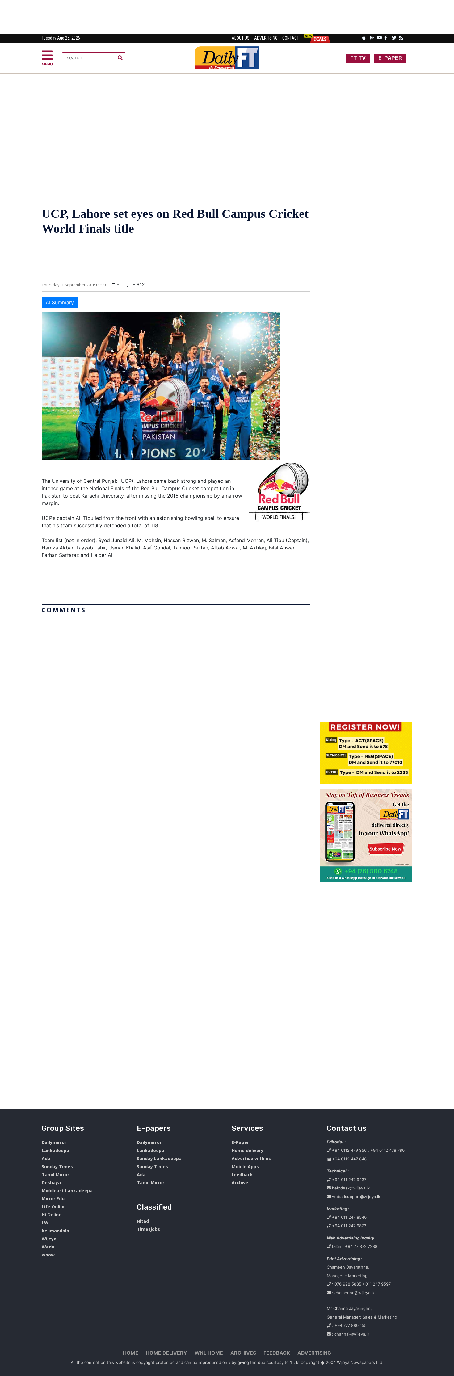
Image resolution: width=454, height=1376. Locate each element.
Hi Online (51, 1215)
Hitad (143, 1221)
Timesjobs (148, 1229)
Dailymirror (54, 1142)
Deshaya (51, 1182)
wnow (48, 1255)
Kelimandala (55, 1231)
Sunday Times (57, 1166)
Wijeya (49, 1239)
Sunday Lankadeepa (159, 1158)
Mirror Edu (53, 1198)
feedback (242, 1174)
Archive (240, 1182)
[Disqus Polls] (176, 693)
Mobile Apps (245, 1166)
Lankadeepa (55, 1150)
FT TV (358, 58)
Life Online (54, 1207)
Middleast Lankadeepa (67, 1190)
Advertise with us (251, 1158)
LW (45, 1223)
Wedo (48, 1247)
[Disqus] (176, 855)
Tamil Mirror (55, 1174)
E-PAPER (390, 58)
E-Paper (240, 1142)
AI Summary (60, 302)
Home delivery (247, 1150)
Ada (46, 1158)
